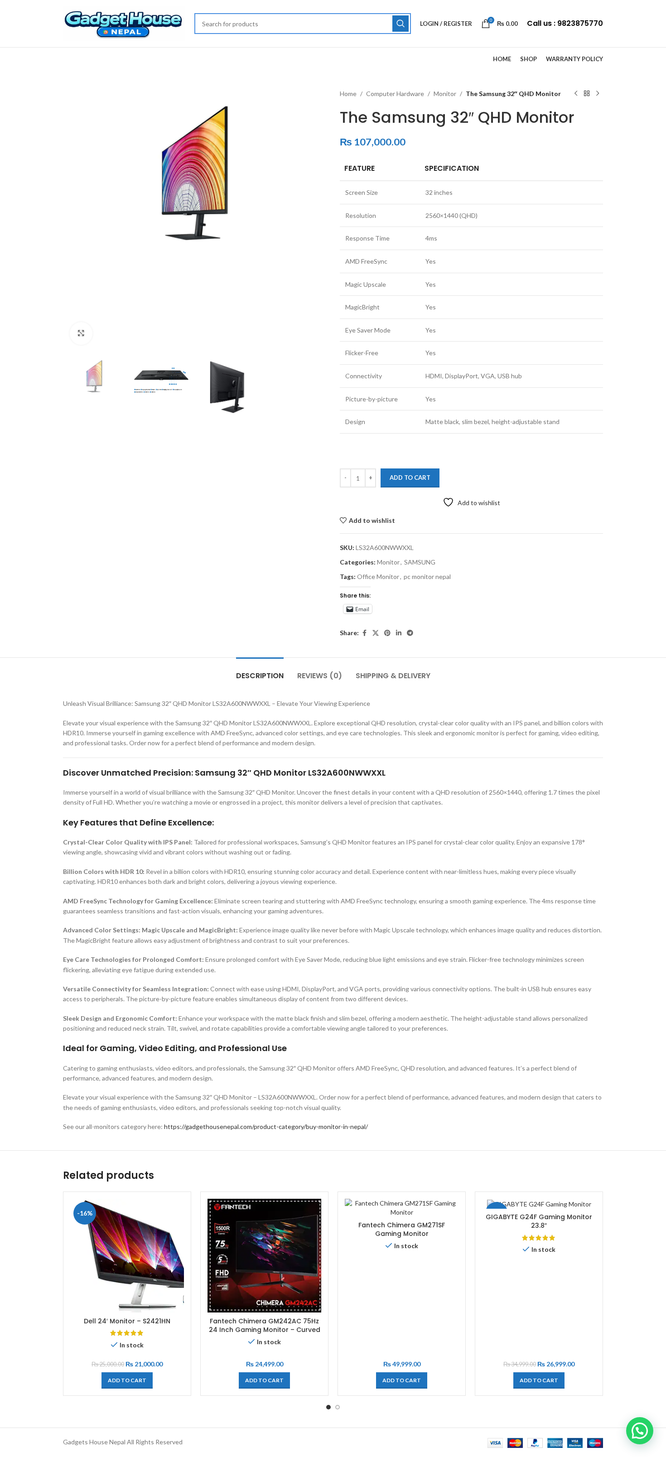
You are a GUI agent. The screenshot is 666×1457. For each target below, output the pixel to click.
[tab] (260, 671)
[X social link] (375, 633)
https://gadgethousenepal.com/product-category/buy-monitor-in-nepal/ (266, 1126)
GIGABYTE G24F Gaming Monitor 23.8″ (539, 1221)
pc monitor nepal (427, 576)
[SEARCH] (400, 23)
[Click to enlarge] (81, 333)
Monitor (445, 93)
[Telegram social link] (410, 633)
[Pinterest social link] (387, 633)
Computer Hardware (395, 93)
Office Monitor (378, 576)
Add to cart (410, 477)
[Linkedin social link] (398, 633)
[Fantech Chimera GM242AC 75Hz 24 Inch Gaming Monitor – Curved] (264, 1255)
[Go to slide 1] (328, 1407)
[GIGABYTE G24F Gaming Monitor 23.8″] (539, 1203)
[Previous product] (575, 93)
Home (348, 93)
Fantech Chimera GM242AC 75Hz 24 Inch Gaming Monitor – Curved (264, 1326)
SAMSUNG (419, 562)
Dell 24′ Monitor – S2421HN (127, 1321)
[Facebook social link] (364, 633)
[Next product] (597, 93)
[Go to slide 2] (337, 1407)
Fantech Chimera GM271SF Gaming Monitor (401, 1230)
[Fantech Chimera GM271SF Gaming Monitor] (401, 1207)
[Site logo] (124, 23)
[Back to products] (586, 93)
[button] (127, 1380)
